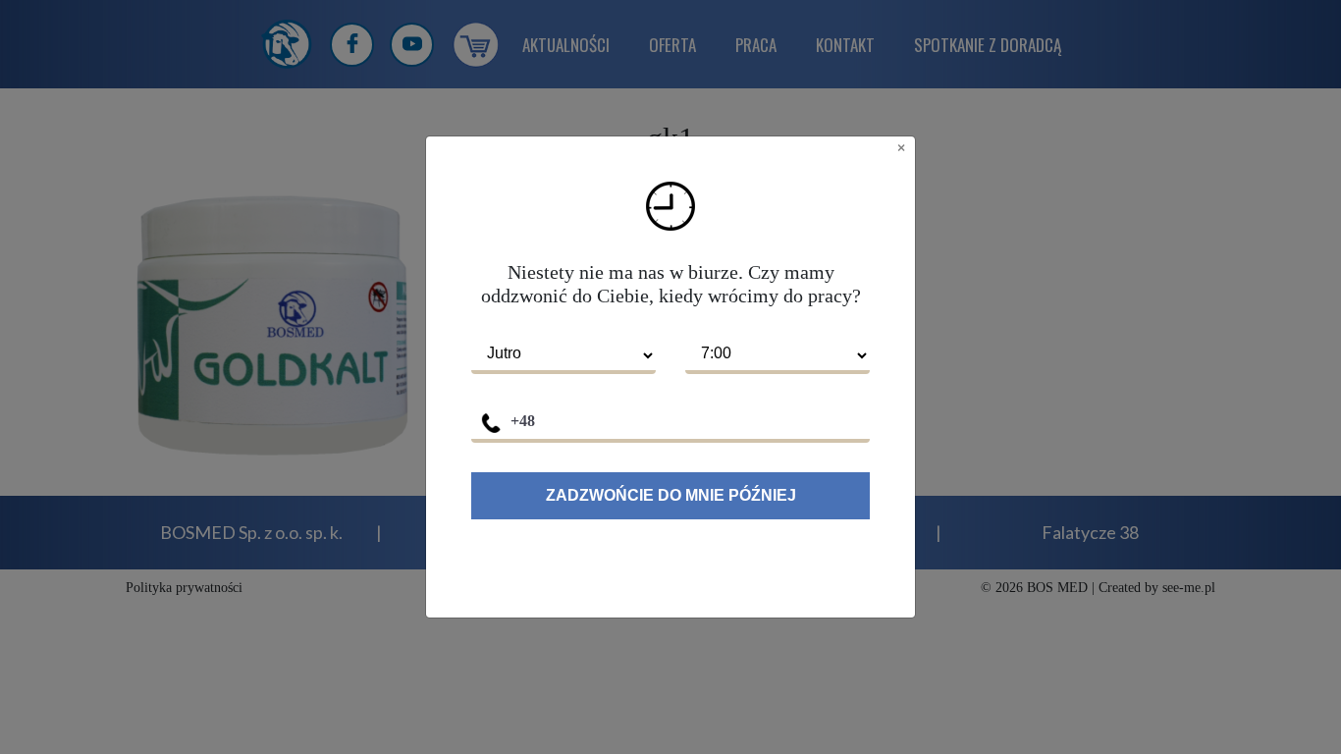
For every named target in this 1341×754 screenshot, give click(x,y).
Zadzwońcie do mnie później (671, 495)
